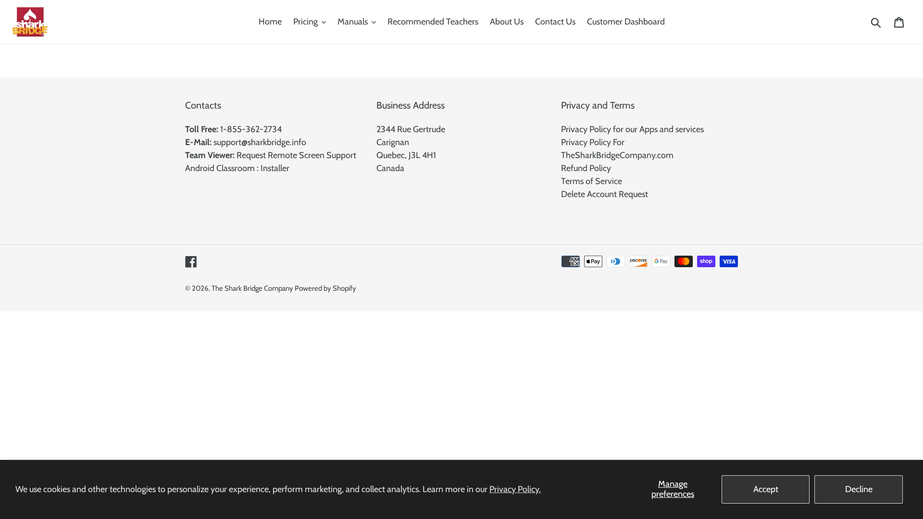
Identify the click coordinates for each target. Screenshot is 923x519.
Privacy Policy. (515, 489)
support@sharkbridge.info (259, 142)
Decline (859, 489)
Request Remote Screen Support (296, 155)
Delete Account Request (604, 194)
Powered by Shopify (325, 288)
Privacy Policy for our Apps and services (632, 129)
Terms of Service (591, 181)
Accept (765, 489)
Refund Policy (586, 168)
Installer (275, 168)
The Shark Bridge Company (253, 288)
